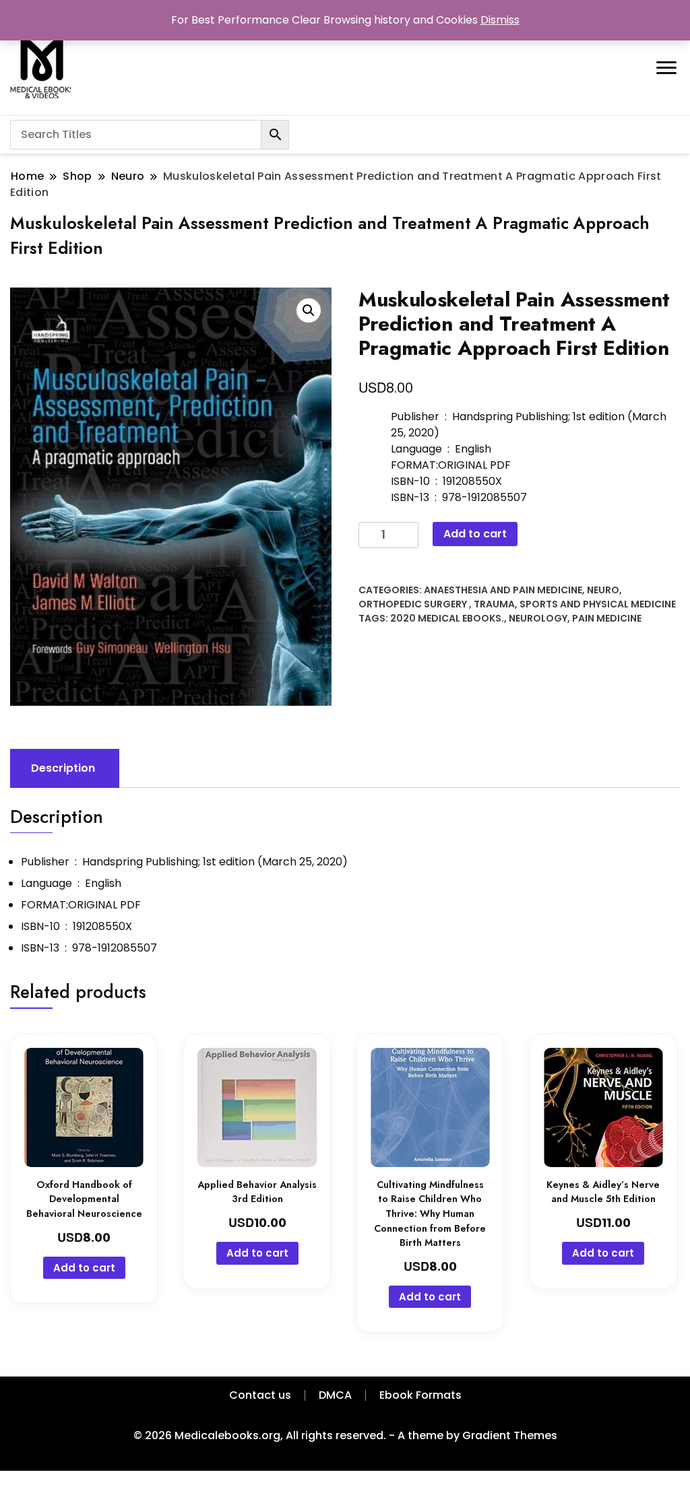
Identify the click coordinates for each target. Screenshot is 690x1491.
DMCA (335, 1395)
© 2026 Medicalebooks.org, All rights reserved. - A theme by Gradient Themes (345, 1435)
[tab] (63, 768)
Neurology (538, 618)
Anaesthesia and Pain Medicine (503, 590)
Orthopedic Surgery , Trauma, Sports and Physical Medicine (517, 604)
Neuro (603, 590)
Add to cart (475, 533)
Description (63, 768)
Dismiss (500, 20)
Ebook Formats (420, 1395)
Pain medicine (606, 618)
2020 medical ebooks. (447, 618)
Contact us (260, 1395)
